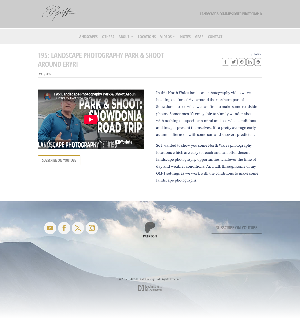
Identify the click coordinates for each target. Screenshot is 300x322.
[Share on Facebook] (225, 62)
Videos (166, 37)
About (124, 37)
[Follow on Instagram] (92, 228)
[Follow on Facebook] (64, 228)
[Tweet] (234, 62)
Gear (199, 37)
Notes (185, 37)
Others (108, 37)
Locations (147, 37)
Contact (215, 37)
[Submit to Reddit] (258, 62)
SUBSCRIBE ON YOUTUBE (59, 160)
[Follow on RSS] (50, 228)
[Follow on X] (78, 228)
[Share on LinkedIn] (250, 62)
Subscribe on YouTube (236, 227)
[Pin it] (242, 62)
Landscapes (88, 37)
